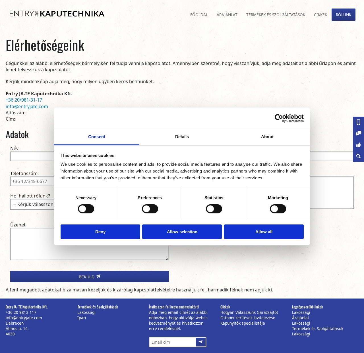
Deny (100, 231)
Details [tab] (182, 136)
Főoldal (199, 14)
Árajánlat (227, 14)
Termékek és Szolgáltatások (275, 14)
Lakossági (86, 312)
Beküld (87, 277)
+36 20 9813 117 (21, 312)
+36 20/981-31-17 (24, 100)
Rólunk (343, 14)
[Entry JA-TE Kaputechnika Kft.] (53, 14)
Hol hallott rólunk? (30, 196)
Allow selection (182, 231)
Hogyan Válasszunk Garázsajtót (249, 312)
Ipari (81, 317)
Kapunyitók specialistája (242, 323)
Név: (15, 148)
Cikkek (320, 14)
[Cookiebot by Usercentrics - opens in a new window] (279, 118)
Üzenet (18, 225)
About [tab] (267, 136)
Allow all (263, 231)
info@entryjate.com (27, 106)
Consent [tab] (96, 136)
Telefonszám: (24, 173)
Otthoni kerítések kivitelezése (247, 317)
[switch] (148, 207)
